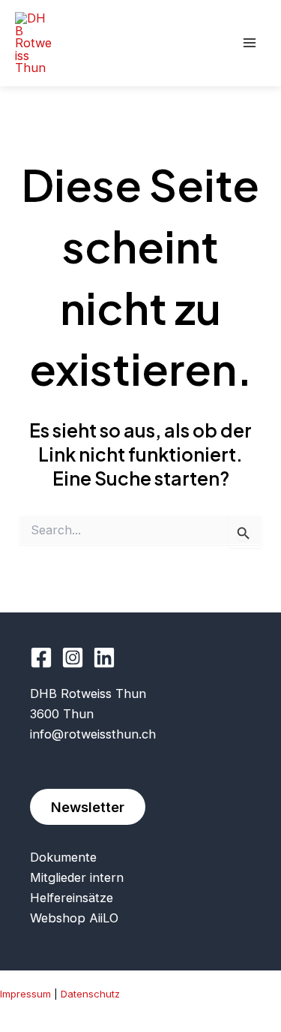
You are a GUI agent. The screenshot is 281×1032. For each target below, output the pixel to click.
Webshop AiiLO (74, 917)
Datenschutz (90, 994)
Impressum (25, 994)
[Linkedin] (104, 657)
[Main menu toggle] (249, 43)
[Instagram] (72, 657)
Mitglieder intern (77, 877)
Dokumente (63, 857)
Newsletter (87, 807)
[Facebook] (41, 657)
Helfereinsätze (71, 897)
